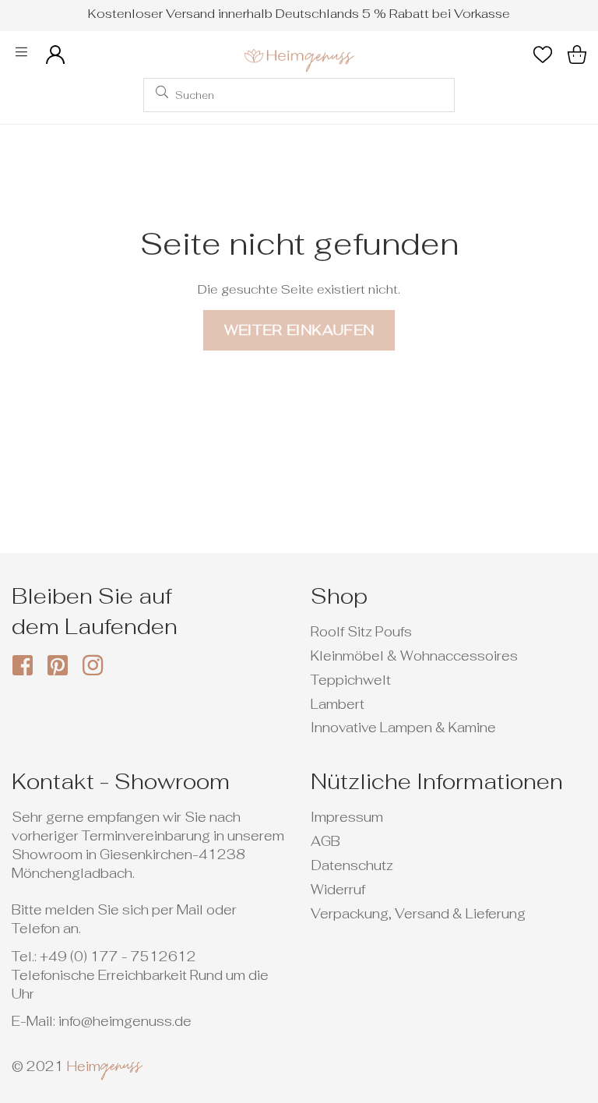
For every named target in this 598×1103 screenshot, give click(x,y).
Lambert (337, 704)
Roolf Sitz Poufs (361, 631)
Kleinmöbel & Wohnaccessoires (414, 655)
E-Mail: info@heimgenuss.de (102, 1021)
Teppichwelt (351, 680)
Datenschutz (352, 865)
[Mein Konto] (55, 54)
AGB (325, 841)
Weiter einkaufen (299, 330)
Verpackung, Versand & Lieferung (418, 913)
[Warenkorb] (577, 54)
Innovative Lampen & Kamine (403, 727)
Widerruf (338, 889)
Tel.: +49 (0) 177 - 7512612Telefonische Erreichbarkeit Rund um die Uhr (140, 975)
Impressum (347, 817)
